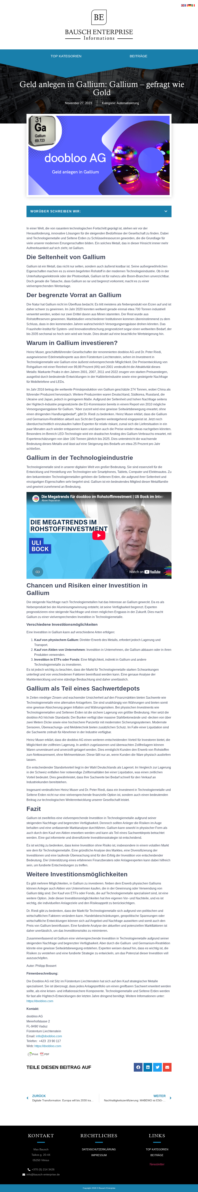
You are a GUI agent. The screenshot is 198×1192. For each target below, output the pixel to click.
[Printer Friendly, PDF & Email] (38, 1054)
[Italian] (193, 5)
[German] (190, 5)
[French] (186, 5)
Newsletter (157, 1164)
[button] (166, 211)
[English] (183, 5)
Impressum (99, 1155)
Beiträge (138, 56)
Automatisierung (128, 103)
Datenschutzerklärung (99, 1149)
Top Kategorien (66, 56)
